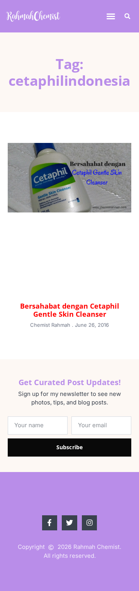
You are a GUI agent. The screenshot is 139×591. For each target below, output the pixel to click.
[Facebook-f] (50, 523)
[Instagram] (89, 523)
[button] (111, 16)
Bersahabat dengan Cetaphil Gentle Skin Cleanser (69, 310)
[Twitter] (69, 523)
